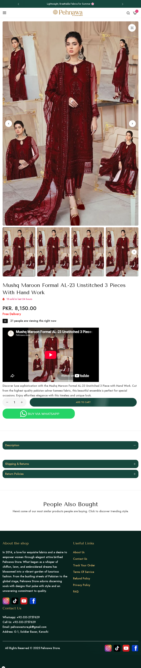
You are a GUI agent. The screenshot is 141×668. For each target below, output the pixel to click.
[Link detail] (6, 601)
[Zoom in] (132, 28)
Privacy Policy (81, 585)
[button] (18, 4)
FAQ (76, 592)
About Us (78, 552)
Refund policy (81, 578)
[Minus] (7, 402)
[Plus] (22, 402)
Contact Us (80, 559)
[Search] (128, 12)
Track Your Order (84, 565)
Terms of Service (83, 572)
